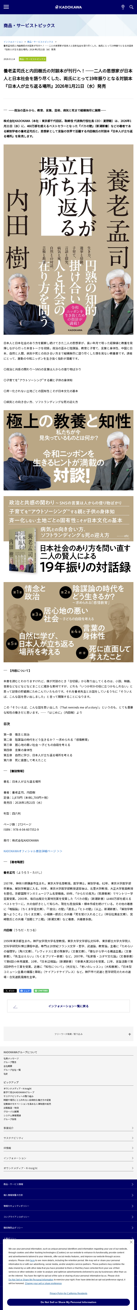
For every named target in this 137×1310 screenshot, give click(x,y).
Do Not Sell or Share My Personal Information (31, 1279)
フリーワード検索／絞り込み (68, 1033)
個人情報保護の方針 (13, 1195)
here (32, 1260)
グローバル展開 (11, 1111)
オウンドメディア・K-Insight (17, 1088)
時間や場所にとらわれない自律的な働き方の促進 (27, 1099)
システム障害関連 (12, 1115)
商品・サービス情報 (13, 1184)
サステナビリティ (14, 1138)
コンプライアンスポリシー (16, 1217)
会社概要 (8, 1065)
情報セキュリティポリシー (16, 1206)
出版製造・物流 (11, 1107)
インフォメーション (13, 41)
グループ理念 (10, 1062)
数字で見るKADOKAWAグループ (19, 1092)
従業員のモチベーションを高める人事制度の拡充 (27, 1103)
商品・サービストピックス (40, 41)
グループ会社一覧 (12, 1069)
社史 (6, 1073)
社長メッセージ (11, 1058)
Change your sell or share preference (43, 1283)
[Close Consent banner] (131, 1242)
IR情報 (7, 1148)
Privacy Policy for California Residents (68, 1293)
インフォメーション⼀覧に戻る (68, 1006)
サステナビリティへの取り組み (19, 1096)
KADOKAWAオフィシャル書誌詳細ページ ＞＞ (33, 851)
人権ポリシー (10, 1238)
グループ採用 (10, 1119)
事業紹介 (9, 1128)
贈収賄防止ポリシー (13, 1228)
